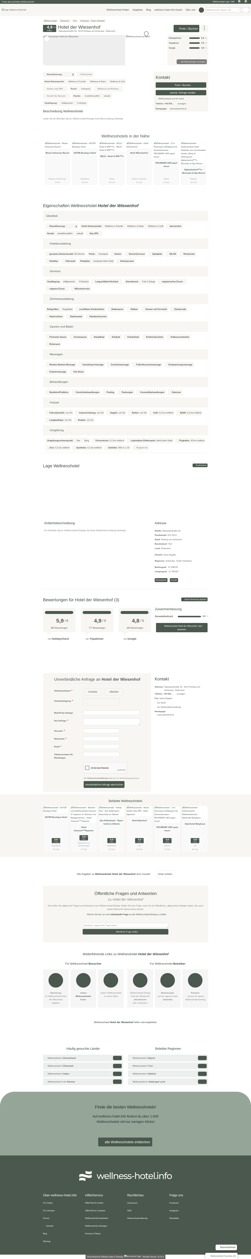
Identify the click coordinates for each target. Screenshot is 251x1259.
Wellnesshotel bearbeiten (96, 1218)
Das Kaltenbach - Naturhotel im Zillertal (111, 822)
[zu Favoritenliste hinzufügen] (47, 38)
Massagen (56, 354)
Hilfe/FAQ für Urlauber (95, 1210)
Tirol (170, 544)
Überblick (52, 215)
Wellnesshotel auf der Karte (171, 98)
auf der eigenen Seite (168, 996)
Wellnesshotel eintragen (96, 1226)
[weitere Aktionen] (204, 28)
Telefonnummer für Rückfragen (63, 756)
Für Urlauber (49, 1210)
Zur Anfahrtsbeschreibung (169, 707)
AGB (129, 1210)
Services (55, 271)
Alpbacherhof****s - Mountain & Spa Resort (193, 171)
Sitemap (47, 1241)
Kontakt (174, 580)
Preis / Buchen (188, 28)
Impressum (132, 1203)
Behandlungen (58, 381)
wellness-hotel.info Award (168, 9)
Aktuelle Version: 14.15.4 (153, 1257)
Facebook (174, 1203)
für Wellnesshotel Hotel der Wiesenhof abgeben (55, 998)
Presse (46, 1218)
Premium (202, 138)
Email (57, 746)
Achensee (170, 561)
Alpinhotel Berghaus (195, 824)
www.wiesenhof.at (178, 108)
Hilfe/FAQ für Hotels (94, 1203)
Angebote (137, 9)
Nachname (59, 739)
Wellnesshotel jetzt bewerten (183, 628)
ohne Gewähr (143, 874)
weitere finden (83, 996)
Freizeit (54, 402)
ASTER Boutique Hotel (84, 153)
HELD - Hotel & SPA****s (111, 156)
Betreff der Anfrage (63, 713)
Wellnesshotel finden (117, 9)
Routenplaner (201, 465)
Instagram (174, 1210)
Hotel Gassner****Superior (84, 829)
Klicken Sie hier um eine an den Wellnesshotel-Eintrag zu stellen (126, 914)
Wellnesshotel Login (221, 2)
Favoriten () (223, 1256)
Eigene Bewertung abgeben (195, 599)
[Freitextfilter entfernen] (241, 10)
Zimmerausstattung (61, 298)
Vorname (58, 731)
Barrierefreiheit (227, 1247)
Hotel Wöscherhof (139, 153)
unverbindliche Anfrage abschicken (104, 784)
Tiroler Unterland (183, 561)
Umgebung (56, 430)
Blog (148, 9)
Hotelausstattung (60, 243)
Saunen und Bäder (61, 326)
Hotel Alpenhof (139, 820)
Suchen (247, 10)
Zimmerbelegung (62, 701)
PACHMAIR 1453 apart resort (166, 164)
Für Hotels (48, 1203)
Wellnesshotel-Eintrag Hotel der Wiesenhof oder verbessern (140, 998)
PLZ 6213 (172, 535)
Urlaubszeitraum (62, 691)
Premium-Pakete (93, 1233)
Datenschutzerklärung (97, 778)
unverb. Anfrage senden (182, 92)
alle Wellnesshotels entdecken (127, 1142)
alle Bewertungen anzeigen (193, 62)
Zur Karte (161, 702)
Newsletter (174, 1218)
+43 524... (169, 103)
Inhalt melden (165, 874)
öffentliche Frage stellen (126, 932)
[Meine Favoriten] (201, 10)
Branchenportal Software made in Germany (105, 1257)
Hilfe (233, 2)
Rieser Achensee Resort (57, 153)
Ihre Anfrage (60, 721)
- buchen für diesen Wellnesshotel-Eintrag (195, 996)
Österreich (166, 548)
